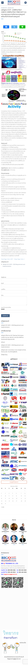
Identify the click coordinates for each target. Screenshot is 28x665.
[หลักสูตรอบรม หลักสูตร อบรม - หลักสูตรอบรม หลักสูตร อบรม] (14, 2)
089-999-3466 (11, 570)
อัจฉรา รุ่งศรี (14, 531)
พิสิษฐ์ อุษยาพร (5, 543)
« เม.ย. (2, 507)
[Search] (25, 2)
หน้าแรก (3, 342)
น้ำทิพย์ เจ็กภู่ (4, 355)
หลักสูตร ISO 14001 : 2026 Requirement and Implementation (12, 346)
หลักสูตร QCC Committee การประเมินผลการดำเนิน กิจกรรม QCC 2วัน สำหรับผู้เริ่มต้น (13, 351)
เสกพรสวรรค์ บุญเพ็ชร (23, 532)
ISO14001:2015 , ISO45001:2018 (7, 7)
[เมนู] (2, 2)
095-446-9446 (23, 572)
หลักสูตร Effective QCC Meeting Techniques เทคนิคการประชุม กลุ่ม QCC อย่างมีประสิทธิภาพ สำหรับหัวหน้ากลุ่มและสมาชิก (12, 337)
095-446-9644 (12, 572)
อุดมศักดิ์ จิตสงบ (5, 531)
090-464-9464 (23, 570)
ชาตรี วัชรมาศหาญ (23, 543)
